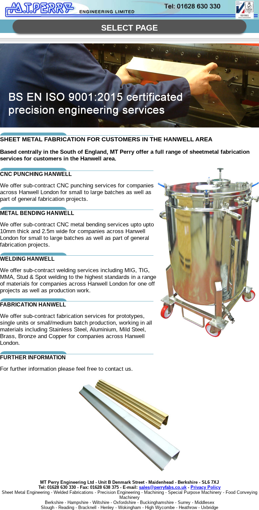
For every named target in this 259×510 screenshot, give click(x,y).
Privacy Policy (206, 487)
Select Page (129, 27)
